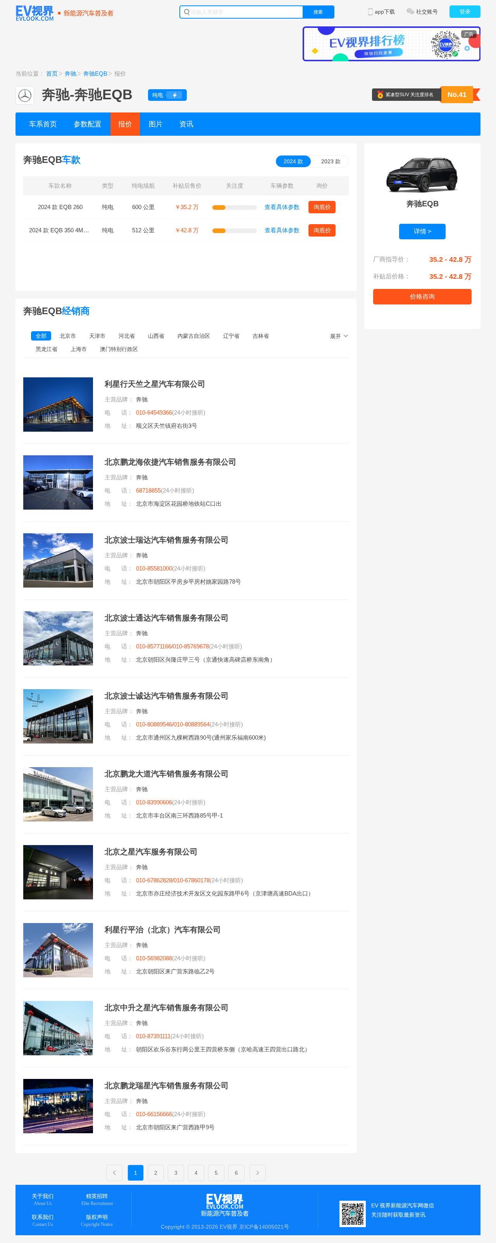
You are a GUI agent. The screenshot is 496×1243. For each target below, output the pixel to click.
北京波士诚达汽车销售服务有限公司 (167, 696)
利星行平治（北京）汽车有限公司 (163, 929)
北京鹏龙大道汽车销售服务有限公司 (167, 773)
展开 (335, 336)
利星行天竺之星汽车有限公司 (155, 384)
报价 (125, 124)
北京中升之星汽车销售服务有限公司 (167, 1007)
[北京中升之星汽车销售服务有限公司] (58, 1005)
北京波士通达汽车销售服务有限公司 (167, 618)
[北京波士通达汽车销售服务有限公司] (58, 616)
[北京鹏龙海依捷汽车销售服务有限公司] (58, 460)
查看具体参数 (282, 207)
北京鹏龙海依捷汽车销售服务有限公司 (170, 462)
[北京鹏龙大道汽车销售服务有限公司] (58, 771)
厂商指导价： (391, 259)
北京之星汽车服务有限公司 (151, 851)
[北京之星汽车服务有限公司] (58, 849)
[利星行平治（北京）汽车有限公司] (58, 927)
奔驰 (70, 73)
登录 (465, 12)
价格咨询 (422, 296)
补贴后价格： (391, 276)
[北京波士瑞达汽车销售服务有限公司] (58, 538)
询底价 (322, 207)
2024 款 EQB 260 (60, 207)
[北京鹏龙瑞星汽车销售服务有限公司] (58, 1083)
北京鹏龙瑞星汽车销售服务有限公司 (167, 1085)
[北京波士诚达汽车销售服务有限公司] (58, 694)
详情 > (422, 231)
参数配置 (88, 124)
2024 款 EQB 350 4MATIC (62, 230)
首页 (52, 73)
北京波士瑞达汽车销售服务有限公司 (167, 540)
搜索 (318, 12)
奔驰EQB (95, 73)
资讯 (186, 124)
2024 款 (293, 161)
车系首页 (43, 124)
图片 (156, 124)
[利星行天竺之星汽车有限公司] (58, 382)
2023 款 (331, 161)
